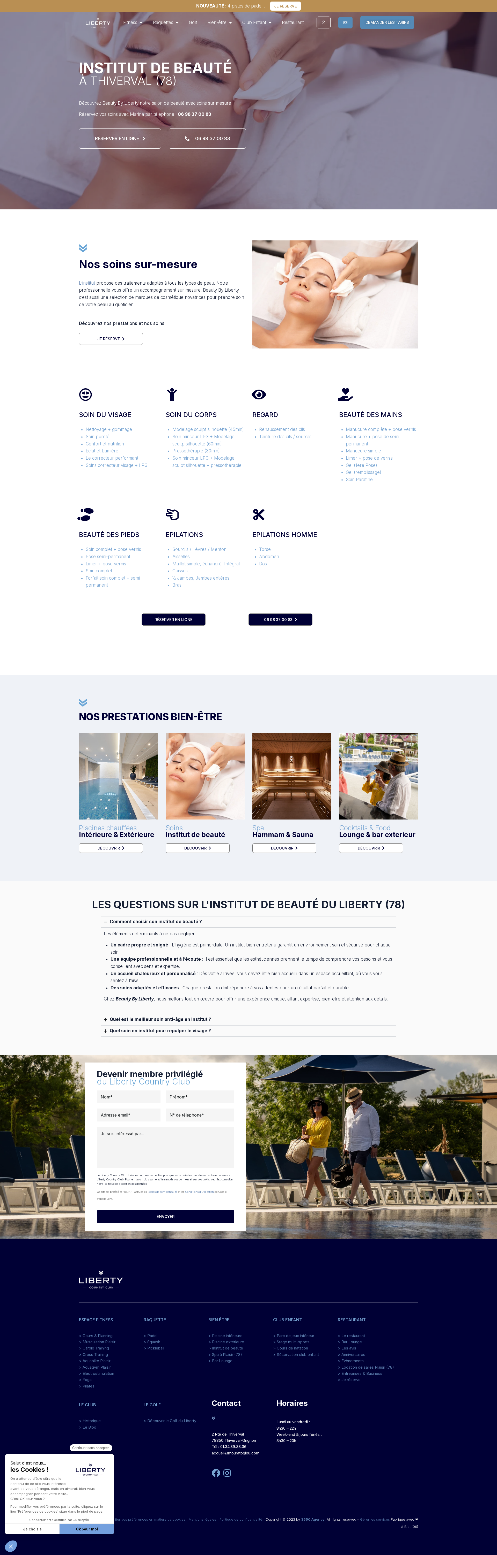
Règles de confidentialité (162, 1191)
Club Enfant (254, 22)
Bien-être (217, 22)
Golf (193, 22)
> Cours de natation (290, 1348)
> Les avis (347, 1348)
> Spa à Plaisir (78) (225, 1354)
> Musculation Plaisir (97, 1341)
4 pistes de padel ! (230, 6)
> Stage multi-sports (291, 1341)
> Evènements (351, 1360)
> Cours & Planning (96, 1335)
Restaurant (293, 22)
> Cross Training (93, 1354)
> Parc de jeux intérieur (293, 1335)
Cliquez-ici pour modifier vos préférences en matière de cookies (133, 1519)
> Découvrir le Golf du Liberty (170, 1420)
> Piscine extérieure (226, 1341)
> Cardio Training (94, 1348)
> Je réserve (349, 1379)
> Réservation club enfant (296, 1354)
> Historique (90, 1420)
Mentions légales (202, 1519)
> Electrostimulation (96, 1373)
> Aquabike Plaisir (95, 1360)
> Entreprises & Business (360, 1373)
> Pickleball (154, 1348)
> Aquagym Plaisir (95, 1367)
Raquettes (163, 22)
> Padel (150, 1335)
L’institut (87, 283)
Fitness (130, 22)
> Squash (152, 1341)
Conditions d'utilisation (199, 1191)
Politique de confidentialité (241, 1519)
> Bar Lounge (220, 1360)
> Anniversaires (351, 1354)
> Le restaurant (351, 1335)
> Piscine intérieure (225, 1335)
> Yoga (85, 1379)
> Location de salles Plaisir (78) (366, 1367)
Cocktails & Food (377, 831)
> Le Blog (87, 1427)
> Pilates (86, 1386)
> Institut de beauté (225, 1348)
